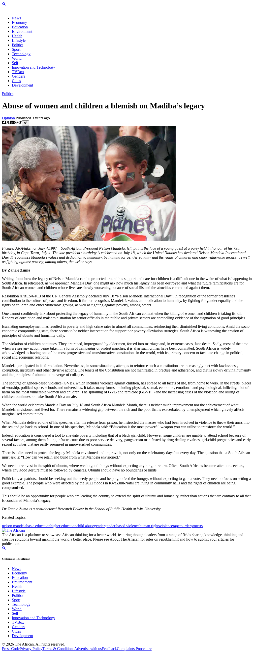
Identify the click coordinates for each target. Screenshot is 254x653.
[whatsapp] (16, 122)
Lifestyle (19, 591)
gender (99, 526)
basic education (38, 526)
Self (15, 613)
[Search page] (4, 4)
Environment (22, 582)
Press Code (11, 649)
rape (176, 526)
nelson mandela (14, 526)
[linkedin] (12, 122)
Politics (7, 94)
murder (185, 526)
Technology (21, 604)
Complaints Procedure (134, 649)
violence (166, 526)
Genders (18, 627)
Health (17, 586)
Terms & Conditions (58, 649)
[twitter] (8, 122)
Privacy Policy (31, 649)
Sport (16, 600)
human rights (149, 526)
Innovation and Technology (33, 618)
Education (20, 577)
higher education (63, 526)
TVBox (18, 622)
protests (197, 526)
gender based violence (122, 526)
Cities (16, 631)
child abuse (85, 526)
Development (22, 636)
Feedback (109, 649)
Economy (19, 573)
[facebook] (4, 122)
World (17, 609)
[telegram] (20, 122)
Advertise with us (88, 649)
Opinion (8, 118)
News (16, 568)
